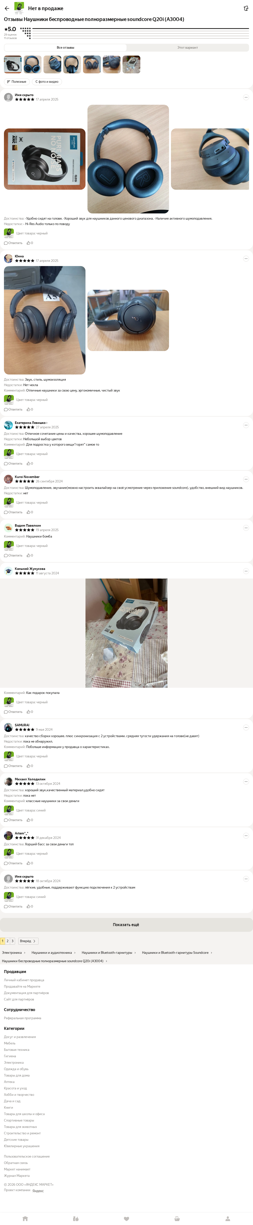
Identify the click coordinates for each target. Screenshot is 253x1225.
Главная (25, 1219)
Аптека (9, 1082)
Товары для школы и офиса (24, 1114)
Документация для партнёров (26, 993)
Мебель (9, 1043)
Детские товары (16, 1140)
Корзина (177, 1219)
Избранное (126, 1219)
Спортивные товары (19, 1120)
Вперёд (25, 941)
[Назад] (7, 8)
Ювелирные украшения (22, 1146)
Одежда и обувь (16, 1069)
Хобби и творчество (19, 1095)
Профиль (227, 1219)
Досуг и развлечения (20, 1037)
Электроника (14, 1062)
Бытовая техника (16, 1050)
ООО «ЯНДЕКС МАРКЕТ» (35, 1184)
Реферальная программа (22, 1018)
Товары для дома (17, 1075)
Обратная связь (16, 1163)
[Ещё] (246, 97)
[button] (13, 64)
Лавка (76, 1219)
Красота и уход (15, 1088)
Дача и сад (12, 1101)
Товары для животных (20, 1127)
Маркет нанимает (17, 1169)
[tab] (13, 64)
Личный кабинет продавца (24, 980)
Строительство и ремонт (22, 1133)
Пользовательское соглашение (27, 1156)
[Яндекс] (38, 1190)
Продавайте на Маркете (22, 986)
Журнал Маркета (17, 1176)
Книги (8, 1107)
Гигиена (10, 1056)
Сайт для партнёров (19, 999)
